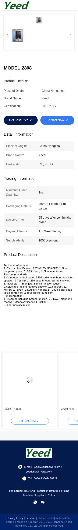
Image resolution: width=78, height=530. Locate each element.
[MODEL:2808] (39, 20)
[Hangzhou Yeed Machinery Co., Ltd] (17, 5)
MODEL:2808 (13, 408)
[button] (9, 386)
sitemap (30, 518)
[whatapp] (35, 502)
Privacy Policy (15, 518)
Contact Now (55, 120)
